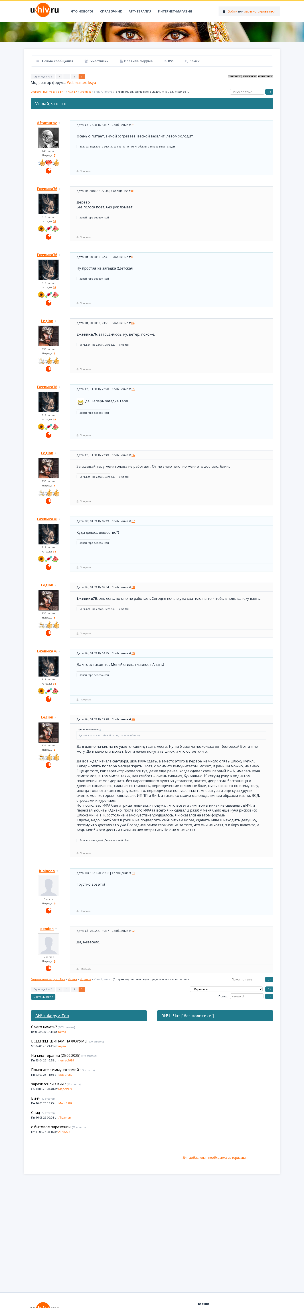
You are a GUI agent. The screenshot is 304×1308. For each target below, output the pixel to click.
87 (133, 521)
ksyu (92, 82)
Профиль (85, 171)
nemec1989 (66, 1060)
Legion (47, 320)
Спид (35, 1112)
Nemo (62, 1032)
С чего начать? (44, 1026)
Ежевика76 (47, 188)
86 (133, 455)
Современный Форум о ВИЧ (48, 91)
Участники (99, 61)
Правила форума (138, 61)
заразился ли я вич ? (48, 1084)
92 (133, 931)
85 (133, 389)
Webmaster (76, 82)
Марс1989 (65, 1075)
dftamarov (47, 122)
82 (132, 191)
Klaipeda (47, 870)
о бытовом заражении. (51, 1126)
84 (132, 323)
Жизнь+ (72, 91)
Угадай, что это (103, 91)
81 (133, 125)
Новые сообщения (57, 61)
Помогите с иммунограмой (55, 1069)
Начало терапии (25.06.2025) (55, 1055)
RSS (171, 61)
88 (133, 587)
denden (47, 928)
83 (132, 257)
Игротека (85, 91)
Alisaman (65, 1117)
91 (133, 873)
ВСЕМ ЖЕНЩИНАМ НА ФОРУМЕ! (59, 1041)
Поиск (194, 61)
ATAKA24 (64, 1132)
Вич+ (35, 1098)
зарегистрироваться (260, 11)
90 (133, 719)
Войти (232, 11)
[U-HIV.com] (152, 32)
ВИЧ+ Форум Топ (52, 1015)
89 (133, 653)
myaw (62, 1046)
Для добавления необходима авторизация (214, 1157)
